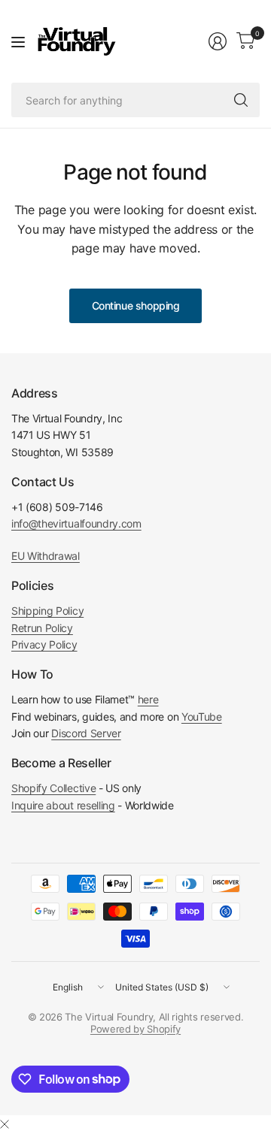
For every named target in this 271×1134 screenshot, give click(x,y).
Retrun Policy (42, 627)
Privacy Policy (44, 644)
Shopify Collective (53, 788)
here (148, 699)
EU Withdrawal (45, 555)
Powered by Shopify (135, 1029)
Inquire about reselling (63, 805)
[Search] (241, 100)
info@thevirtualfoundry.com (76, 523)
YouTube (201, 716)
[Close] (4, 1124)
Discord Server (86, 733)
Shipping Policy (47, 610)
